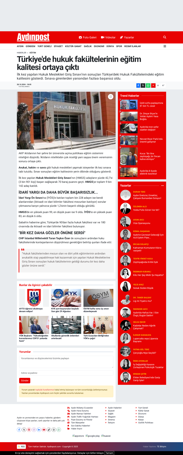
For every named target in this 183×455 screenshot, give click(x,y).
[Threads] (54, 429)
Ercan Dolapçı (141, 244)
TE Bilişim (161, 446)
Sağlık (110, 413)
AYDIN (20, 46)
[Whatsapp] (59, 429)
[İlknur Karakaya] (125, 338)
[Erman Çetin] (125, 377)
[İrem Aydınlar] (125, 364)
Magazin (111, 417)
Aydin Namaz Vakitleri (81, 413)
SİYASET (58, 46)
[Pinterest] (29, 429)
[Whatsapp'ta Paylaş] (148, 85)
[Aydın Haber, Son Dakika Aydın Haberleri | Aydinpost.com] (33, 37)
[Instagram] (34, 429)
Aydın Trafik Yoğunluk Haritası (84, 417)
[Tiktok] (49, 429)
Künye (141, 419)
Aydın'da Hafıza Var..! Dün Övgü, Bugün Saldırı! (145, 314)
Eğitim (33, 53)
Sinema (111, 419)
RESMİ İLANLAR (132, 46)
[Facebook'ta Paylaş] (138, 85)
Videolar (110, 37)
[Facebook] (19, 429)
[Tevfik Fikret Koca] (125, 260)
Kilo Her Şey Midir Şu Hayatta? (148, 275)
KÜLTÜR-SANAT (73, 46)
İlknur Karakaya (142, 335)
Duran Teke (139, 192)
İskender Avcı (140, 309)
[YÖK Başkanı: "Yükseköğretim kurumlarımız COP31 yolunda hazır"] (34, 324)
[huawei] (106, 435)
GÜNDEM (30, 46)
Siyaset (111, 411)
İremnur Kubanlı (142, 271)
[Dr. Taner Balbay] (125, 299)
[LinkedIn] (39, 429)
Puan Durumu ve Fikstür (81, 419)
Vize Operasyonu (141, 223)
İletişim (111, 422)
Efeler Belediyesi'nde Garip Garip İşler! (146, 379)
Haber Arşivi (76, 428)
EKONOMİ (99, 46)
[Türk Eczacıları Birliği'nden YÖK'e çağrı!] (98, 324)
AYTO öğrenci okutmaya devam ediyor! (31, 309)
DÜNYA (110, 46)
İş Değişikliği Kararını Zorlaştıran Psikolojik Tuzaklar (148, 366)
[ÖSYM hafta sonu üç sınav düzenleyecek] (98, 297)
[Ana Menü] (165, 46)
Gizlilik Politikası (145, 422)
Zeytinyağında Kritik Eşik (145, 262)
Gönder (25, 380)
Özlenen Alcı (140, 206)
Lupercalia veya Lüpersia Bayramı (145, 340)
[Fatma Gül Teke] (125, 351)
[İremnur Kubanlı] (125, 273)
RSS (22, 446)
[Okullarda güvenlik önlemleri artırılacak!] (66, 324)
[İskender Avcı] (125, 312)
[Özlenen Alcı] (125, 208)
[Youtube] (44, 429)
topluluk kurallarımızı (45, 390)
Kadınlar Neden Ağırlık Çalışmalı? (144, 327)
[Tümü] (162, 185)
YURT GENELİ (45, 46)
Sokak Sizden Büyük (143, 288)
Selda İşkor (139, 322)
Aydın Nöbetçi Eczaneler (82, 408)
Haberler (21, 53)
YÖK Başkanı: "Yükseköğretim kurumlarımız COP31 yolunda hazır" (33, 338)
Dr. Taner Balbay (142, 297)
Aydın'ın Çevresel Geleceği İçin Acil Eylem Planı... (148, 236)
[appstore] (78, 435)
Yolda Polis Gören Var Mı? (146, 210)
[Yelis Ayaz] (125, 286)
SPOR (119, 46)
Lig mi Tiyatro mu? (142, 301)
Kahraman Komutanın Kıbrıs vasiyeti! (147, 249)
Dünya (141, 417)
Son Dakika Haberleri (80, 426)
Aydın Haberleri (115, 408)
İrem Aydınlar (140, 361)
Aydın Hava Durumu (80, 411)
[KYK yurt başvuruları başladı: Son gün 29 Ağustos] (66, 297)
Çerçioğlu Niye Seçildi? (144, 353)
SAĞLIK (88, 46)
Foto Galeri (89, 37)
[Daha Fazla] (153, 85)
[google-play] (93, 435)
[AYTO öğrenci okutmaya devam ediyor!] (34, 297)
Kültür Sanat (143, 411)
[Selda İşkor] (125, 325)
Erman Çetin (139, 374)
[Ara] (164, 37)
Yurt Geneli (143, 408)
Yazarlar (129, 37)
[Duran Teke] (125, 194)
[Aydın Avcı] (125, 221)
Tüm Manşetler (78, 422)
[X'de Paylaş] (143, 85)
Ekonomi (142, 413)
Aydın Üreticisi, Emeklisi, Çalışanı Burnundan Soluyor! (147, 196)
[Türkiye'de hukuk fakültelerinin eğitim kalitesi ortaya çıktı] (66, 120)
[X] (24, 429)
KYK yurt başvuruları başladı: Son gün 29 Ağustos (65, 309)
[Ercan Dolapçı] (125, 247)
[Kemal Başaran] (125, 234)
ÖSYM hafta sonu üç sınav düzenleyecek (96, 309)
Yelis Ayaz (138, 284)
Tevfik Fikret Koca (143, 259)
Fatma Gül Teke (141, 349)
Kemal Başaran (141, 231)
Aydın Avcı (138, 220)
